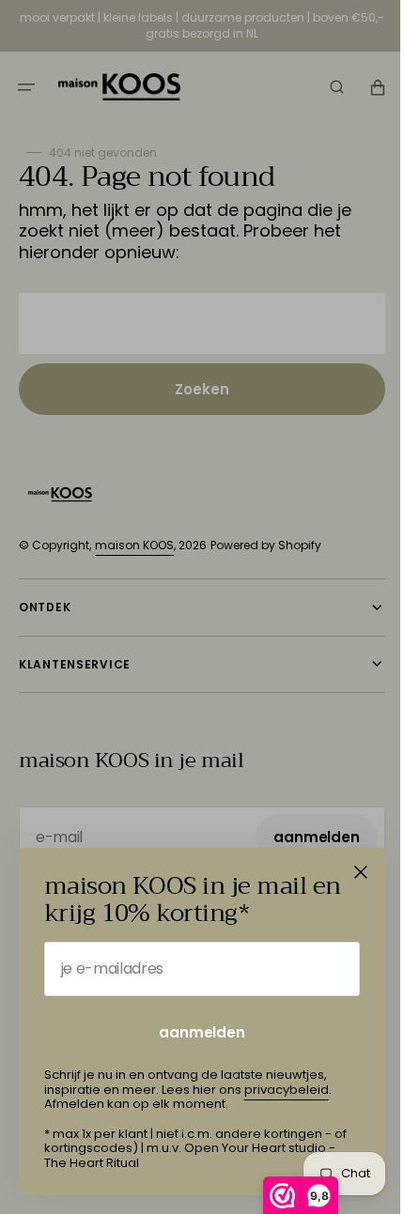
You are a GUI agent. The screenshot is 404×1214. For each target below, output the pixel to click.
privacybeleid (286, 1090)
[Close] (360, 872)
